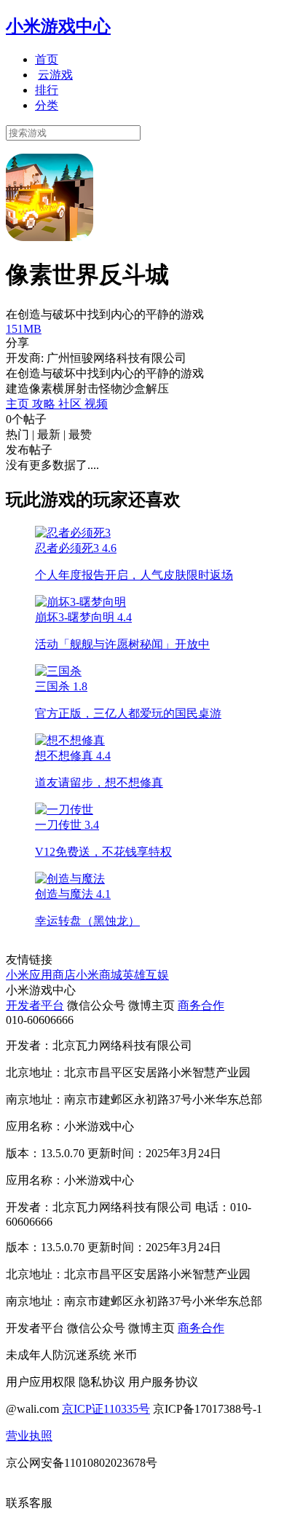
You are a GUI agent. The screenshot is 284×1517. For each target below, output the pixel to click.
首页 (46, 59)
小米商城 (99, 975)
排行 (46, 90)
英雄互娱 (145, 975)
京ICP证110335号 (106, 1409)
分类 (46, 105)
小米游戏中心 (58, 26)
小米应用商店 (41, 975)
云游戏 (55, 74)
